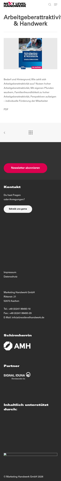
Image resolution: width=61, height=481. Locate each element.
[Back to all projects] (30, 132)
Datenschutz (10, 277)
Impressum (10, 272)
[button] (55, 4)
